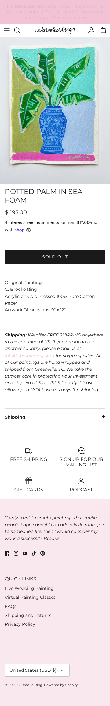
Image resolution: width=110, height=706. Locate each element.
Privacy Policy (20, 624)
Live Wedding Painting (29, 588)
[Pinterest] (42, 553)
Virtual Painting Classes (30, 597)
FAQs (10, 606)
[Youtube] (25, 553)
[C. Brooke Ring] (55, 30)
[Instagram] (16, 553)
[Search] (20, 30)
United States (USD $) (33, 670)
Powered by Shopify (61, 685)
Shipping (15, 417)
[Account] (90, 30)
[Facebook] (7, 553)
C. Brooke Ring (29, 685)
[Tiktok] (33, 553)
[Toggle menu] (6, 30)
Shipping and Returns (28, 615)
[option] (55, 110)
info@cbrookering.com (29, 355)
